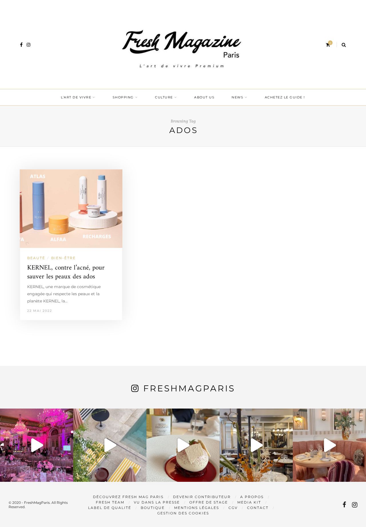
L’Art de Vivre (76, 97)
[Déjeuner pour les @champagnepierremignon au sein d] (183, 445)
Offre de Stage (208, 502)
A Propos (252, 497)
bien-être (63, 258)
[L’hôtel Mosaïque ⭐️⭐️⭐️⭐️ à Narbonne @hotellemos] (109, 445)
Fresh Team (110, 502)
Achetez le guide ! (285, 97)
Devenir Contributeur (202, 497)
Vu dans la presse (157, 502)
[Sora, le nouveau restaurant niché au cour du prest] (329, 445)
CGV (233, 508)
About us (204, 97)
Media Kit (249, 502)
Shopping (123, 97)
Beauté (36, 258)
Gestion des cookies (183, 513)
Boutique (153, 508)
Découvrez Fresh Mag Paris (128, 497)
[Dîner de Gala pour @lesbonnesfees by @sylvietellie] (36, 445)
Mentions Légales (196, 508)
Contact (257, 508)
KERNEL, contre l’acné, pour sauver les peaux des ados (66, 272)
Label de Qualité (109, 508)
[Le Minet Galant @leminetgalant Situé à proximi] (256, 445)
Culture (164, 97)
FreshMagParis (189, 388)
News (237, 97)
